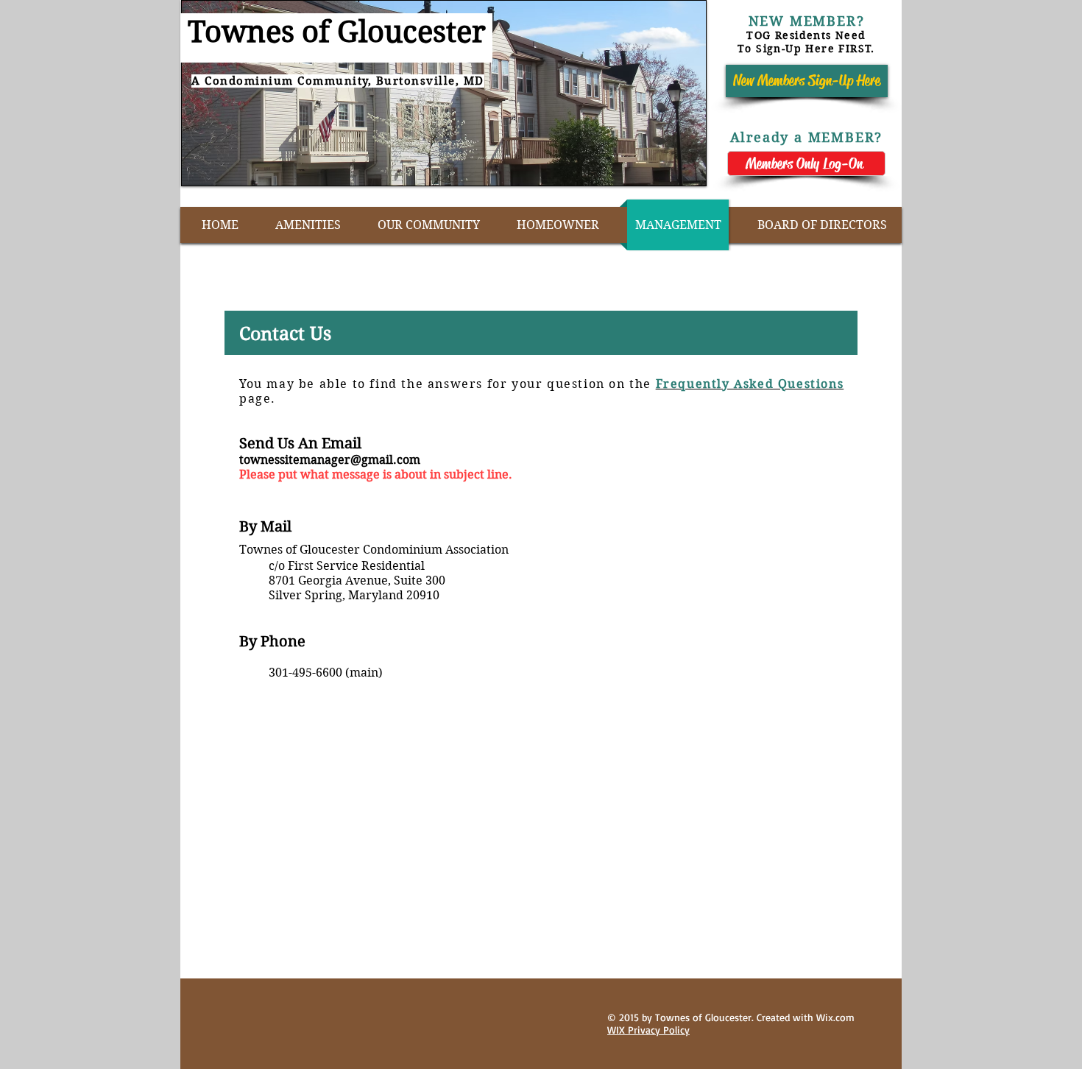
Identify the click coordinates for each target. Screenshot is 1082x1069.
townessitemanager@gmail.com (329, 460)
